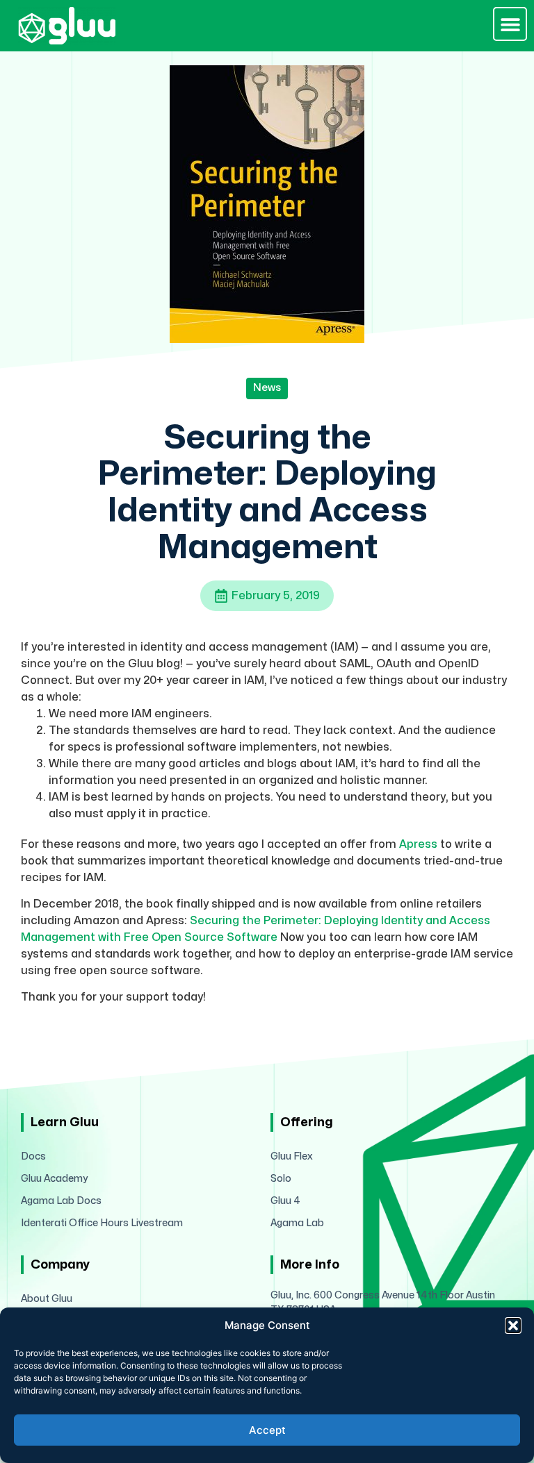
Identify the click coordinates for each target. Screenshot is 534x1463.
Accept (267, 1430)
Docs (33, 1156)
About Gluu (46, 1298)
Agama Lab (297, 1223)
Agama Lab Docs (61, 1200)
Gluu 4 (285, 1200)
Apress (418, 844)
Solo (280, 1178)
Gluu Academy (54, 1178)
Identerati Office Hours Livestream (102, 1223)
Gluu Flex (291, 1156)
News (267, 388)
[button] (513, 1325)
